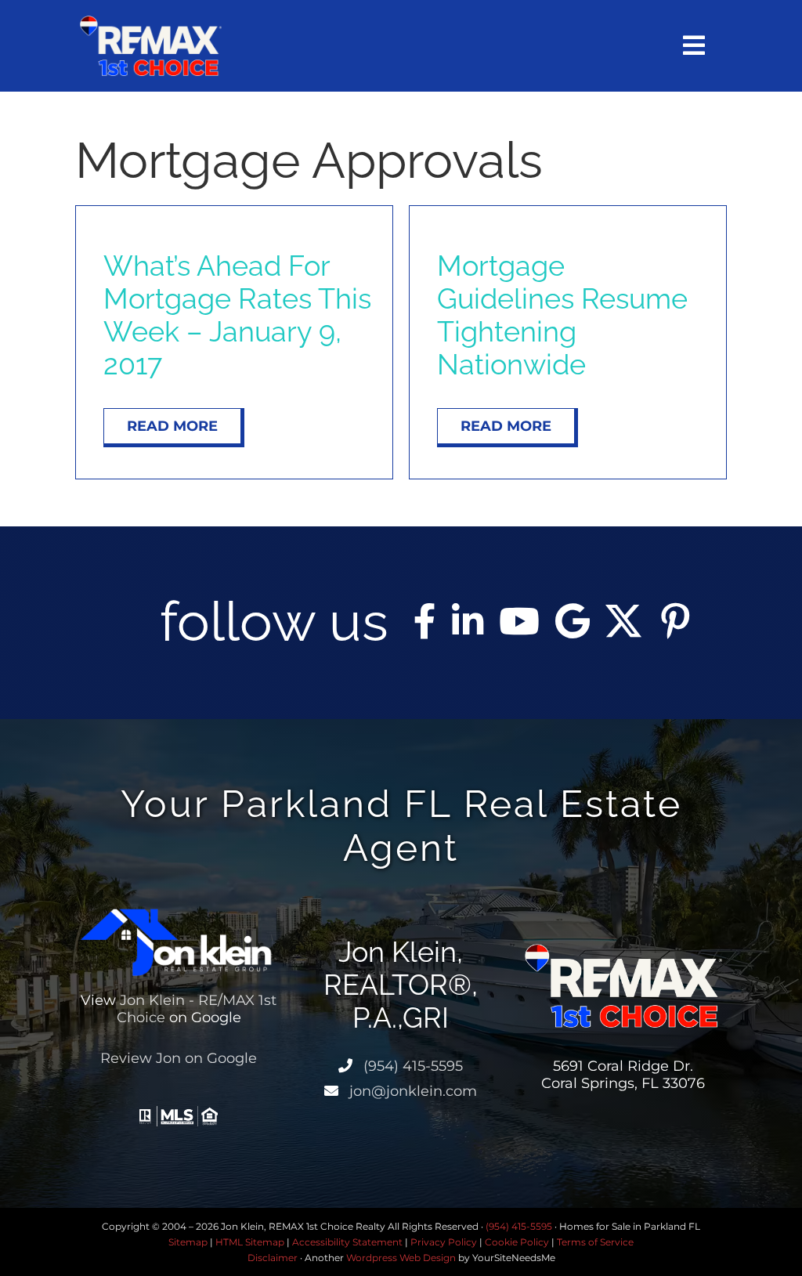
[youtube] (519, 621)
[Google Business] (572, 621)
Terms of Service (595, 1242)
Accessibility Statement (347, 1242)
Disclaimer (272, 1257)
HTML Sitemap (249, 1242)
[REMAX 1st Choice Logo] (150, 21)
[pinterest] (675, 621)
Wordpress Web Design (401, 1257)
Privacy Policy (443, 1242)
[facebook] (425, 621)
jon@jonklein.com (411, 1091)
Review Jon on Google (178, 1058)
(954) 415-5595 (411, 1066)
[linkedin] (467, 621)
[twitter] (623, 621)
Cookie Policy (517, 1242)
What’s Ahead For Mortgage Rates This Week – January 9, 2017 (237, 315)
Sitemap (188, 1242)
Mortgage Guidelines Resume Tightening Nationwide (562, 315)
